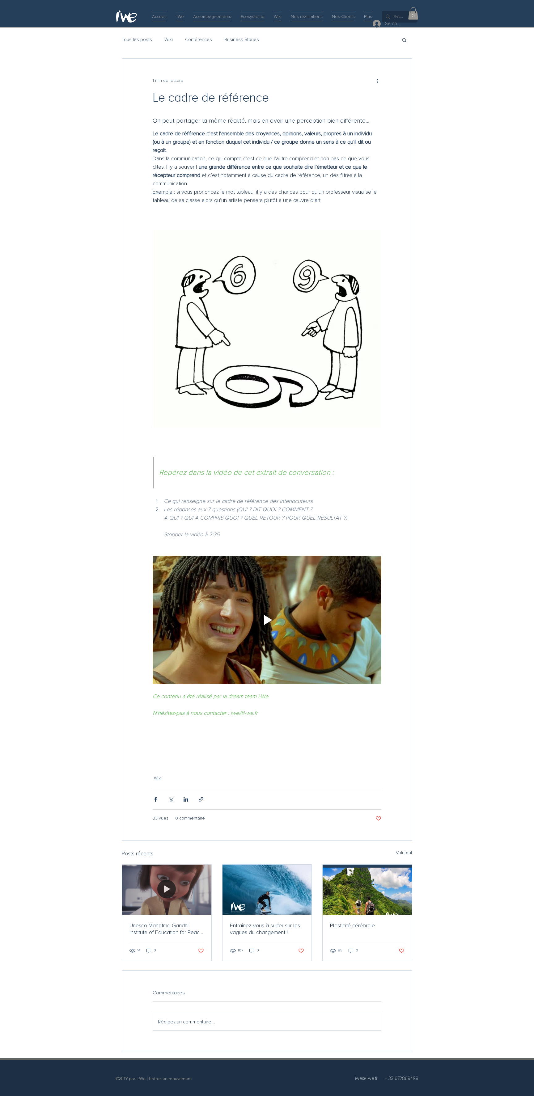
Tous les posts (137, 39)
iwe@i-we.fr (366, 1078)
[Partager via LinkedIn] (186, 799)
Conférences (198, 39)
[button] (413, 13)
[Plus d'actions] (377, 81)
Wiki (168, 39)
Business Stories (241, 39)
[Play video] (267, 620)
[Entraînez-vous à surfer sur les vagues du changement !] (267, 890)
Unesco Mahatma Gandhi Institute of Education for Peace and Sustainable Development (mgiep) (166, 929)
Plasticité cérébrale (352, 925)
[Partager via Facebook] (156, 799)
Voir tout (404, 853)
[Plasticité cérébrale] (367, 890)
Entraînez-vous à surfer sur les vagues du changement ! (265, 929)
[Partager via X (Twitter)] (171, 799)
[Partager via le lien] (201, 799)
